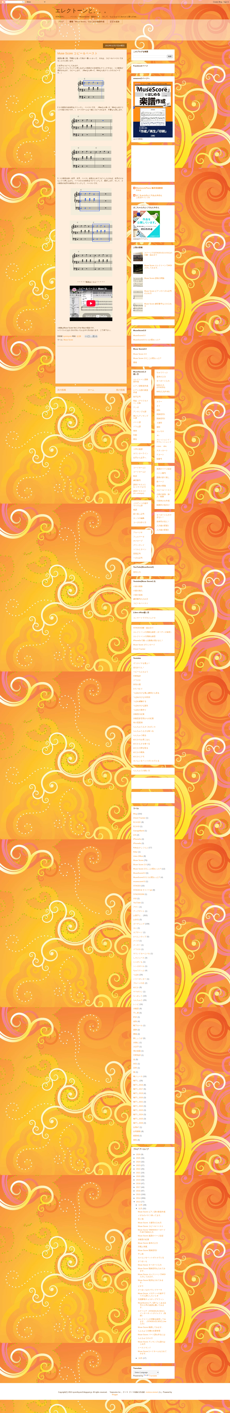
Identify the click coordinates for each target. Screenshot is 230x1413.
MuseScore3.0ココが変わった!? (146, 340)
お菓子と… (138, 915)
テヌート (160, 455)
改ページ (160, 481)
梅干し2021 (138, 1102)
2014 (138, 1198)
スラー (159, 401)
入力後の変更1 (163, 526)
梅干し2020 (138, 1097)
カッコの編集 (138, 518)
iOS (134, 835)
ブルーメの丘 (138, 983)
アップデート (138, 911)
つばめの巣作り (139, 710)
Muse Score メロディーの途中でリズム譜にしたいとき (151, 1294)
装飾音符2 (161, 418)
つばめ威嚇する (139, 701)
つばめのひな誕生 (140, 706)
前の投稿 (120, 390)
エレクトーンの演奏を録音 (144, 636)
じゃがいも (138, 962)
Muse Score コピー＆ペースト (150, 1226)
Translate (153, 1376)
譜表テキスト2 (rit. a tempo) (142, 492)
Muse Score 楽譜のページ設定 (150, 1236)
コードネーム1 (139, 468)
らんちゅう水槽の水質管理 (149, 1331)
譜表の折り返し (163, 477)
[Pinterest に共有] (96, 336)
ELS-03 (136, 826)
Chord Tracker (139, 649)
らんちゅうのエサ (145, 1338)
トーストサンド (144, 1348)
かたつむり (138, 689)
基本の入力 (161, 377)
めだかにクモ (138, 756)
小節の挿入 (138, 591)
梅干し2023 (138, 1110)
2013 (138, 1202)
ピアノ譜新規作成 (140, 386)
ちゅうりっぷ (162, 372)
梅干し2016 (138, 1085)
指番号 (159, 459)
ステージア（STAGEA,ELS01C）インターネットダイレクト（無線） (152, 1313)
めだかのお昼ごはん (141, 739)
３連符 (159, 423)
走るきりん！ (138, 667)
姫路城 (136, 1136)
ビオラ (140, 1286)
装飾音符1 (161, 414)
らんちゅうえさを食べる (143, 731)
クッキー (137, 945)
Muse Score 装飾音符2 (147, 1250)
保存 (135, 431)
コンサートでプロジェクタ (144, 618)
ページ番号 (161, 473)
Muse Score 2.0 (140, 354)
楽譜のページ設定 (164, 469)
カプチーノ (138, 932)
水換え (136, 1042)
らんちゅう (138, 1000)
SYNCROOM (138, 894)
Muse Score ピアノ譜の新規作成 (151, 1212)
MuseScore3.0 (139, 335)
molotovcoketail (152, 1392)
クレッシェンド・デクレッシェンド (164, 441)
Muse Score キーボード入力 (150, 1265)
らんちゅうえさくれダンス (144, 727)
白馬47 (136, 1127)
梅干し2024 (138, 1114)
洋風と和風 (142, 1247)
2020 (138, 1176)
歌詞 (135, 476)
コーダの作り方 (139, 522)
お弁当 (136, 919)
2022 (138, 1169)
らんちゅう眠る (139, 735)
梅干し (136, 1081)
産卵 (135, 1030)
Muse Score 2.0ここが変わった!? (147, 358)
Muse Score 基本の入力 (148, 1243)
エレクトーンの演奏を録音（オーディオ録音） (152, 632)
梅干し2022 (138, 1106)
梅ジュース (138, 1076)
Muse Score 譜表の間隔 (154, 278)
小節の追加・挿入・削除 (163, 495)
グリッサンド (138, 545)
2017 (138, 1187)
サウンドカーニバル (141, 953)
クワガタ (137, 680)
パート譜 (137, 422)
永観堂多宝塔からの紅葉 (143, 718)
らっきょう (138, 996)
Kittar (135, 852)
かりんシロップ (139, 937)
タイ (158, 406)
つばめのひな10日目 (141, 697)
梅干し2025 (138, 1119)
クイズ (136, 941)
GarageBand (138, 831)
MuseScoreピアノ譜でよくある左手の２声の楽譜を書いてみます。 (152, 1305)
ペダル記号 (138, 558)
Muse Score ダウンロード (144, 645)
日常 (135, 1068)
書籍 (135, 362)
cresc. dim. (162, 446)
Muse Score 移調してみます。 (150, 1327)
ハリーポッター (139, 979)
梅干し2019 (138, 1093)
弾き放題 (137, 1051)
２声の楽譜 (138, 449)
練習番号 (137, 480)
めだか (136, 987)
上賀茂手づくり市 (143, 198)
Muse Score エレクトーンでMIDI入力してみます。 (158, 266)
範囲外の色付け (163, 505)
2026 (138, 1154)
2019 (138, 1180)
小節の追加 (138, 595)
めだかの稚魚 (138, 752)
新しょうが (138, 1038)
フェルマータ (138, 537)
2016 (138, 1191)
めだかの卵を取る (140, 748)
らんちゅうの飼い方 (141, 771)
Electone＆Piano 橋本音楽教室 (149, 188)
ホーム (91, 390)
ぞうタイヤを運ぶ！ (141, 663)
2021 (138, 1173)
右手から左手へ (139, 458)
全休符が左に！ (163, 521)
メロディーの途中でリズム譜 (140, 504)
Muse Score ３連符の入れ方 (150, 1223)
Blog (135, 814)
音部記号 (137, 553)
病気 (135, 1140)
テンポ (136, 407)
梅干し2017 (138, 1089)
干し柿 (136, 1013)
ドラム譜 (137, 426)
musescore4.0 (139, 881)
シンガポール (138, 966)
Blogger (115, 1395)
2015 (138, 1194)
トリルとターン (139, 549)
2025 (138, 1158)
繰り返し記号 (138, 514)
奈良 (135, 1064)
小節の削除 (138, 586)
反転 (158, 410)
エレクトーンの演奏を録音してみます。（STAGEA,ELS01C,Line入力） (152, 1321)
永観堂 (136, 1008)
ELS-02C (137, 822)
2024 (138, 1162)
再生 (135, 439)
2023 (138, 1165)
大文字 (136, 1047)
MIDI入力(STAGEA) (161, 386)
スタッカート (162, 450)
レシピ (136, 1004)
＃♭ (158, 435)
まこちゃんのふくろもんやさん (149, 195)
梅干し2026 (138, 1123)
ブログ (61, 22)
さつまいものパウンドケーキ (150, 1290)
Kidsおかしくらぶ (140, 848)
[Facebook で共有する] (93, 336)
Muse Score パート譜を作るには (151, 1334)
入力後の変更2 (163, 530)
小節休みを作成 (163, 501)
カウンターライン (140, 453)
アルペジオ (138, 532)
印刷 (135, 435)
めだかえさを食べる (141, 744)
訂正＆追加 (114, 22)
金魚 (135, 1021)
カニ (135, 928)
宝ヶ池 (140, 1219)
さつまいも (142, 1261)
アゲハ (136, 907)
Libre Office (138, 856)
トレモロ (160, 431)
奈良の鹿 (137, 684)
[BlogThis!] (88, 336)
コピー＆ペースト (164, 490)
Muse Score (68, 340)
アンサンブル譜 (139, 411)
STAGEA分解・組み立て (143, 628)
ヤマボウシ (138, 992)
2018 (138, 1183)
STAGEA (137, 886)
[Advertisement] (103, 34)
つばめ (136, 975)
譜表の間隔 (161, 486)
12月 (140, 1205)
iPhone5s (137, 839)
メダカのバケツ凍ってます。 (150, 1215)
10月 (140, 1358)
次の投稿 (61, 390)
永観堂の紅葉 (138, 714)
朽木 (135, 1017)
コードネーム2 (139, 472)
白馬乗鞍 (137, 1131)
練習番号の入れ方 (140, 599)
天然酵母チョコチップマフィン (151, 1299)
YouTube (137, 903)
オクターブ (138, 541)
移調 (135, 510)
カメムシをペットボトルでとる (146, 761)
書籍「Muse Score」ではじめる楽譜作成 (86, 22)
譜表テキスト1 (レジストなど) (142, 485)
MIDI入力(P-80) (163, 391)
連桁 (158, 427)
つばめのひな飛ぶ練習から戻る (146, 693)
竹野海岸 (137, 676)
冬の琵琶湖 (138, 722)
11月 (140, 1208)
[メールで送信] (86, 336)
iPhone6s (137, 843)
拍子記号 (137, 397)
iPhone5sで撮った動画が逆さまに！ (148, 640)
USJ (135, 898)
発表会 (138, 190)
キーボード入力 (163, 381)
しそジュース (138, 958)
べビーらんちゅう (140, 672)
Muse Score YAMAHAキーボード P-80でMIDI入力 (151, 1231)
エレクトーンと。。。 (82, 10)
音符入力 (137, 572)
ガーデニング (138, 924)
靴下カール (138, 1025)
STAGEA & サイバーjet (142, 890)
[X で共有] (91, 336)
